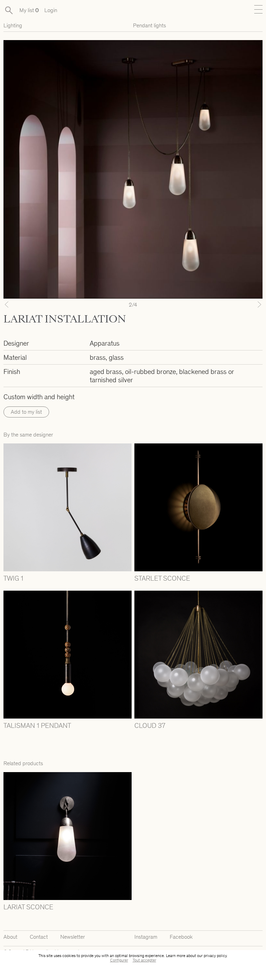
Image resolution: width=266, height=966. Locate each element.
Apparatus (104, 343)
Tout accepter (144, 960)
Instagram (145, 937)
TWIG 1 (13, 578)
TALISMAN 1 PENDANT (37, 725)
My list (29, 10)
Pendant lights (149, 25)
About (10, 937)
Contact (39, 937)
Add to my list (26, 412)
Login (50, 10)
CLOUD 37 (149, 725)
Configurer (119, 960)
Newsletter (72, 937)
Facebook (181, 937)
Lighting (12, 25)
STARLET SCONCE (162, 578)
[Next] (243, 304)
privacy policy (215, 955)
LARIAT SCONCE (28, 907)
